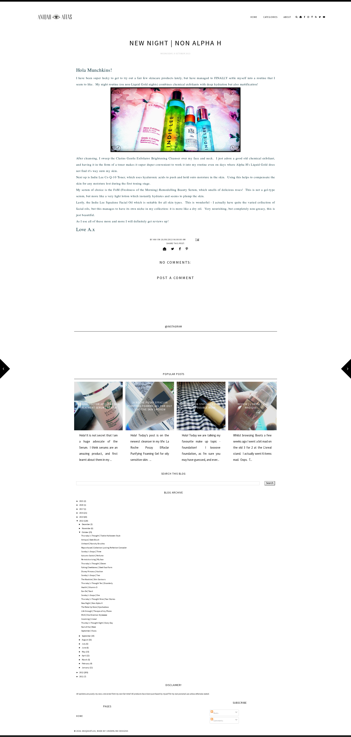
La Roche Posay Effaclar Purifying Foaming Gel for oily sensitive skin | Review (150, 406)
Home (253, 17)
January (86, 667)
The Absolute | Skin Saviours (93, 579)
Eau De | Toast (87, 591)
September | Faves (88, 630)
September (86, 636)
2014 (81, 517)
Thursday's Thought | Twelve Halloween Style (100, 535)
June (84, 647)
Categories (270, 17)
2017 (81, 509)
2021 (81, 501)
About (287, 17)
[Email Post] (196, 239)
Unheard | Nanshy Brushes (93, 543)
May (84, 651)
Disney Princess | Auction (92, 571)
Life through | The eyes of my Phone (96, 611)
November (86, 528)
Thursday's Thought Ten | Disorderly (97, 583)
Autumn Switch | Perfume (92, 555)
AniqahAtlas (89, 731)
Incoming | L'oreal (89, 619)
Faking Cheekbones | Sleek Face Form (96, 567)
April (84, 655)
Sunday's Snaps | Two (90, 575)
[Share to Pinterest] (187, 249)
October (85, 532)
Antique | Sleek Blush (90, 539)
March (85, 659)
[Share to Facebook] (180, 249)
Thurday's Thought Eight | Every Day (97, 623)
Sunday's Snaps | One (90, 595)
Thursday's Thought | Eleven (93, 563)
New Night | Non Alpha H (92, 603)
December (86, 524)
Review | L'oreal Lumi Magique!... (252, 405)
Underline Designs (117, 731)
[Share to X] (172, 249)
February (86, 663)
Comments (218, 720)
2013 (81, 521)
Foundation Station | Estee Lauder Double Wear (201, 405)
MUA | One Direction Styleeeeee (94, 615)
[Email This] (164, 249)
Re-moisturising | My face (92, 559)
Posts (215, 713)
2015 (81, 513)
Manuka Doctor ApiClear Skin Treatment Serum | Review (98, 405)
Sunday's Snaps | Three (91, 551)
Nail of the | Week (88, 627)
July (84, 643)
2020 (81, 505)
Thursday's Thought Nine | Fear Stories (98, 599)
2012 (81, 672)
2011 (81, 676)
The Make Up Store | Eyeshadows (95, 607)
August (85, 639)
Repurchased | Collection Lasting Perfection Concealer (104, 547)
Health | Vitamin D (89, 587)
